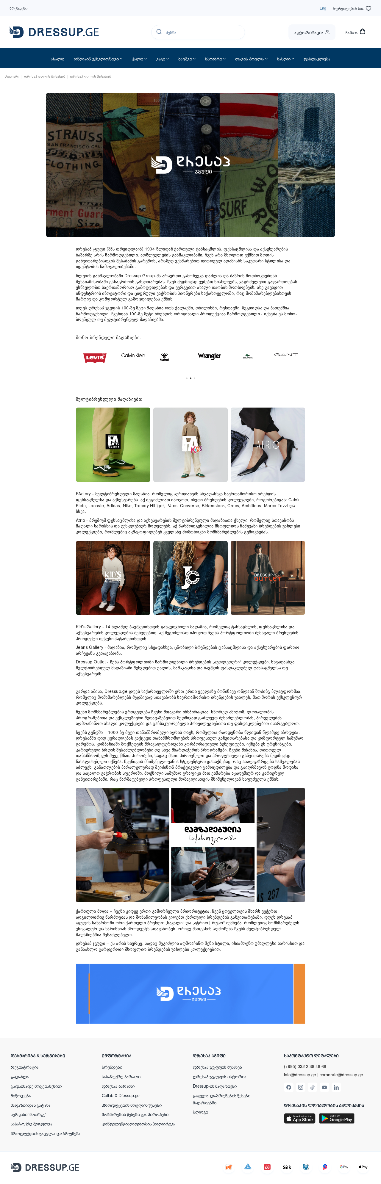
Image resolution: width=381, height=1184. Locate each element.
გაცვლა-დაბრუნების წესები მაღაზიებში (221, 1098)
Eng (323, 7)
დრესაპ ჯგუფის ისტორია (219, 1076)
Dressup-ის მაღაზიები (215, 1086)
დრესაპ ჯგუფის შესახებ (217, 1067)
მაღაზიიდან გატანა (31, 1105)
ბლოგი (200, 1112)
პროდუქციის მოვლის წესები (132, 1105)
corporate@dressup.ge (341, 1074)
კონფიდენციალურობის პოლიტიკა (138, 1124)
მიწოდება (21, 1095)
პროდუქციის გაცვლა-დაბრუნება (45, 1133)
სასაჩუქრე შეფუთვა (31, 1124)
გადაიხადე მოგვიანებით (36, 1086)
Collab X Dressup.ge (121, 1095)
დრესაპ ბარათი (118, 1086)
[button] (49, 1055)
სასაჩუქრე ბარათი (121, 1076)
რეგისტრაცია (24, 1067)
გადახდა (20, 1076)
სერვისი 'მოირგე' (28, 1114)
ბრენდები (18, 7)
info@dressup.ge (300, 1074)
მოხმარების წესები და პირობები (135, 1114)
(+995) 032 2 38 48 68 (305, 1066)
